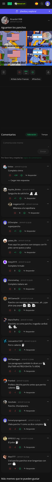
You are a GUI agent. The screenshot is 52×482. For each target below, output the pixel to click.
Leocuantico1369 (15, 341)
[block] (49, 20)
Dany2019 (12, 262)
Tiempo (44, 134)
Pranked (11, 380)
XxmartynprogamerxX (17, 420)
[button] (42, 3)
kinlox (11, 166)
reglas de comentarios (32, 157)
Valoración (31, 134)
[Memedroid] (9, 3)
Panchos (36, 79)
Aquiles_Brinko (14, 189)
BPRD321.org (14, 438)
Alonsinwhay (13, 280)
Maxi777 (12, 456)
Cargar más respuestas (20, 180)
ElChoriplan (13, 222)
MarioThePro (13, 319)
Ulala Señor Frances (20, 79)
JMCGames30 (14, 298)
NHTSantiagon (14, 359)
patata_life (12, 240)
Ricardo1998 (16, 19)
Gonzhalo (12, 402)
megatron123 (19, 204)
